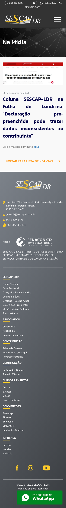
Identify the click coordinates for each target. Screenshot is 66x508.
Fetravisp (8, 413)
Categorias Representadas (17, 292)
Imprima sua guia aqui (15, 352)
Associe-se (9, 330)
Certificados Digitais (13, 370)
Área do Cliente (11, 374)
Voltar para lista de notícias (29, 161)
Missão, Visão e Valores (16, 309)
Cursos (6, 387)
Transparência (10, 313)
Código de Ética (11, 296)
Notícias (7, 449)
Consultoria (9, 326)
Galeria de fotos (11, 400)
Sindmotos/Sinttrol (13, 430)
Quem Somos (10, 284)
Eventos (7, 391)
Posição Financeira (13, 335)
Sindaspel (8, 421)
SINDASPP (9, 426)
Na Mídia (7, 453)
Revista (7, 445)
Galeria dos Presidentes (16, 305)
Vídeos (6, 396)
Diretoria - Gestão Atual (16, 301)
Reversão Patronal (13, 356)
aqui (36, 147)
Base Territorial (11, 288)
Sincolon (7, 417)
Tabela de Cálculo (12, 348)
